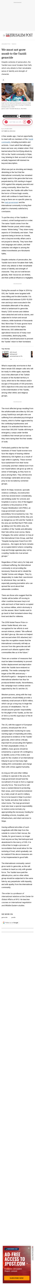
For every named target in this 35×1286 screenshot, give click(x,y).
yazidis (13, 917)
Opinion (14, 44)
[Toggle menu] (4, 35)
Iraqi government (11, 202)
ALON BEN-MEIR (7, 128)
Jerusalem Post (5, 44)
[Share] (3, 80)
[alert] (17, 1264)
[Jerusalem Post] (19, 35)
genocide (4, 917)
